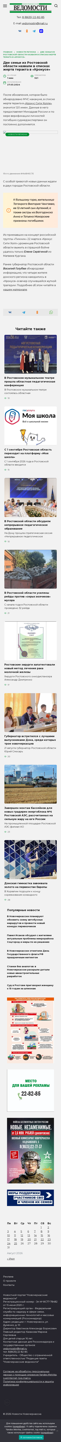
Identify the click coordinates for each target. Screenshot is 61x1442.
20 (29, 1239)
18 (15, 1239)
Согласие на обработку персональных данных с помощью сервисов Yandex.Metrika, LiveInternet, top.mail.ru (30, 1375)
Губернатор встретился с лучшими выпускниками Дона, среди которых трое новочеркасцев (30, 740)
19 (22, 1239)
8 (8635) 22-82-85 (33, 17)
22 (42, 1239)
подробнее (19, 1426)
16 (49, 1235)
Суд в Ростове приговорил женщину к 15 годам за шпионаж (30, 987)
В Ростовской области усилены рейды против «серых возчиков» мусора (27, 596)
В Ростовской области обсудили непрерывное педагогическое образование (27, 525)
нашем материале (15, 289)
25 (15, 1243)
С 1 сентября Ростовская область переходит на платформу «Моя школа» (28, 453)
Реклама (8, 1276)
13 (29, 1235)
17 (8, 1239)
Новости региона (17, 134)
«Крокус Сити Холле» (38, 103)
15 (42, 1235)
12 (22, 1235)
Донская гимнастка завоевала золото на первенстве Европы (25, 885)
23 (49, 1239)
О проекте (9, 1280)
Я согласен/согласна (31, 1437)
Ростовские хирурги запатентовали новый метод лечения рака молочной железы (29, 668)
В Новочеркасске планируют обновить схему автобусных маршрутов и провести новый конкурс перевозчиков (26, 921)
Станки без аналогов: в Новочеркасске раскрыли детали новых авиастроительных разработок (28, 971)
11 (15, 1235)
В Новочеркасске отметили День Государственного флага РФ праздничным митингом (28, 954)
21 (35, 1239)
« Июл (11, 1258)
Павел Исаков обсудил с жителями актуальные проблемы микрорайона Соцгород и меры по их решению (30, 938)
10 (8, 1235)
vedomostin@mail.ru (35, 23)
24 (8, 1243)
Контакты (8, 1285)
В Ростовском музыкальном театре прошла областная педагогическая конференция (29, 381)
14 (35, 1235)
